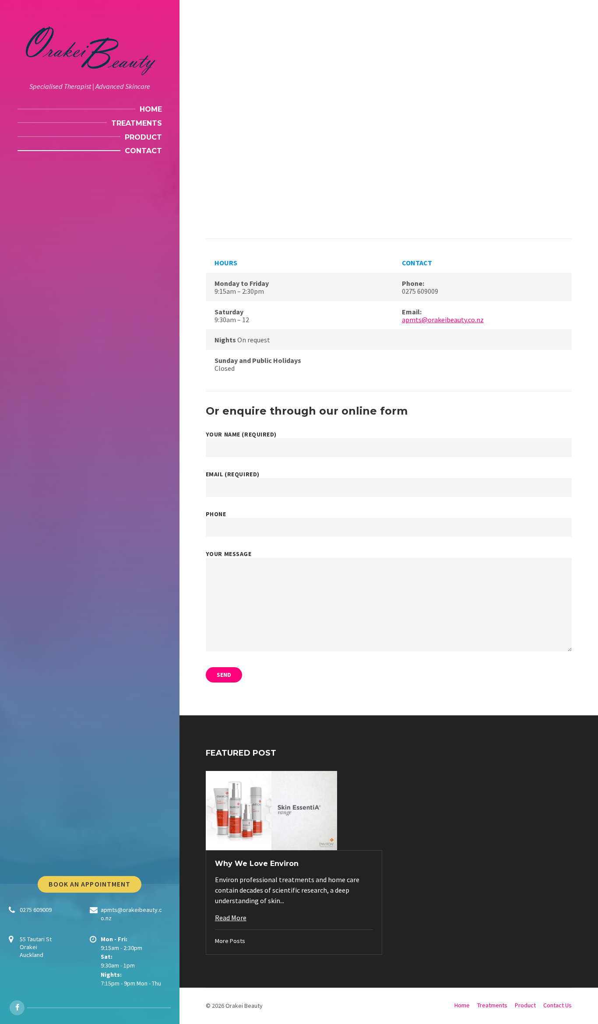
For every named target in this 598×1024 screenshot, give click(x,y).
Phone (216, 514)
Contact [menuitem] (143, 151)
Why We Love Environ (257, 863)
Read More (230, 917)
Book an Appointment (89, 884)
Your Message (229, 554)
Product (525, 1005)
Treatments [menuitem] (136, 123)
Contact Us (557, 1005)
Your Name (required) (241, 434)
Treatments (492, 1005)
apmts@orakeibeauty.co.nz (443, 319)
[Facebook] (17, 1007)
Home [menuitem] (151, 109)
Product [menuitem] (143, 137)
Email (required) (233, 474)
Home (462, 1005)
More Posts (230, 941)
